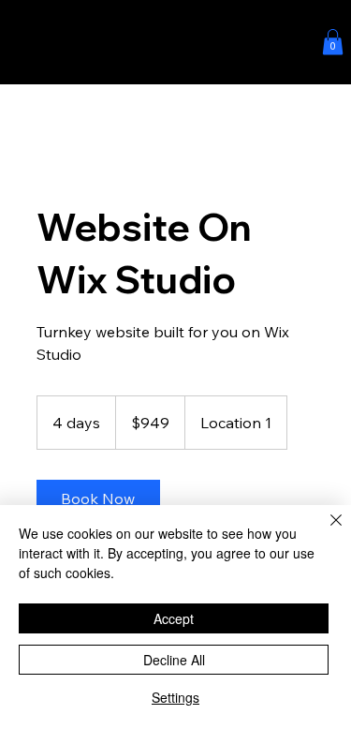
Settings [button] (175, 697)
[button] (333, 41)
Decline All (174, 659)
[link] (98, 498)
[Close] (324, 531)
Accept (174, 618)
